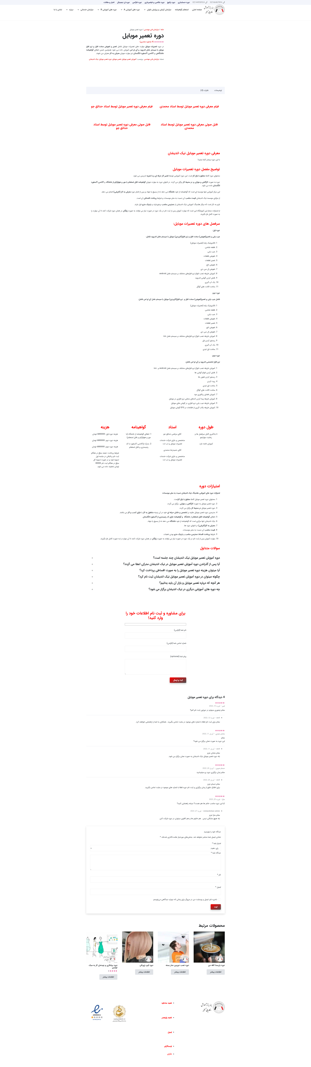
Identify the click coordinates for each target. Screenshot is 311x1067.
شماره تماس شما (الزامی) (176, 643)
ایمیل (218, 887)
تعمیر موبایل (116, 59)
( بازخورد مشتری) (147, 42)
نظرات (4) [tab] (204, 90)
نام (219, 874)
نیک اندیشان (93, 59)
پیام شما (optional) (178, 656)
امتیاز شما (216, 843)
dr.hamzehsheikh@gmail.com (159, 1041)
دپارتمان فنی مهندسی (151, 29)
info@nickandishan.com (161, 1035)
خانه (162, 29)
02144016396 (151, 1013)
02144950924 (166, 1013)
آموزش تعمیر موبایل (129, 59)
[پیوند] (214, 10)
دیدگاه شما (216, 852)
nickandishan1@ (164, 1049)
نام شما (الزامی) (180, 630)
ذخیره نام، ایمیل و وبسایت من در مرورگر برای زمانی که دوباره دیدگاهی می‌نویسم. (185, 899)
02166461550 (165, 1027)
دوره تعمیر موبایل (105, 59)
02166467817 (150, 1027)
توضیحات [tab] (218, 90)
